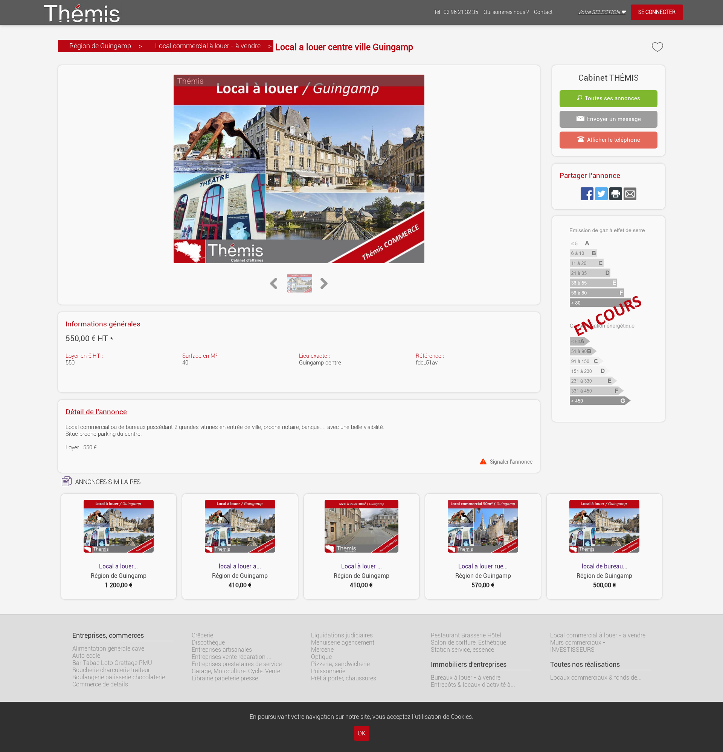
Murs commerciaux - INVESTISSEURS (578, 646)
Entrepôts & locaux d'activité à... (473, 684)
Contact (543, 12)
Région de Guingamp (100, 46)
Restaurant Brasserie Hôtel (466, 635)
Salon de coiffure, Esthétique (468, 642)
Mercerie (322, 649)
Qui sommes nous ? (506, 12)
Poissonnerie (328, 671)
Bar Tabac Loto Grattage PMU (112, 662)
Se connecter (657, 12)
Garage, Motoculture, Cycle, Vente (236, 671)
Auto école (86, 655)
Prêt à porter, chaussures (343, 678)
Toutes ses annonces (612, 98)
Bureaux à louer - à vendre (465, 677)
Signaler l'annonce (511, 461)
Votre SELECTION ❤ (601, 12)
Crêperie (202, 635)
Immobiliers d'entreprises (468, 664)
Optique (321, 656)
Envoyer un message (614, 119)
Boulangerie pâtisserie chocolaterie (118, 677)
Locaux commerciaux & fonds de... (596, 677)
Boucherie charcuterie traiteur (111, 670)
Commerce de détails (100, 684)
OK (362, 733)
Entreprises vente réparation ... (232, 656)
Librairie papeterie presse (225, 678)
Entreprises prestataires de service (237, 664)
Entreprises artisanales (222, 649)
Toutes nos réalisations (585, 664)
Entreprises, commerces (108, 635)
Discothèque (208, 642)
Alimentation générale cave (108, 648)
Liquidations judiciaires (342, 635)
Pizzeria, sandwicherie (340, 664)
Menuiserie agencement (342, 642)
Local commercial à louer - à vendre (208, 46)
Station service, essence (462, 649)
